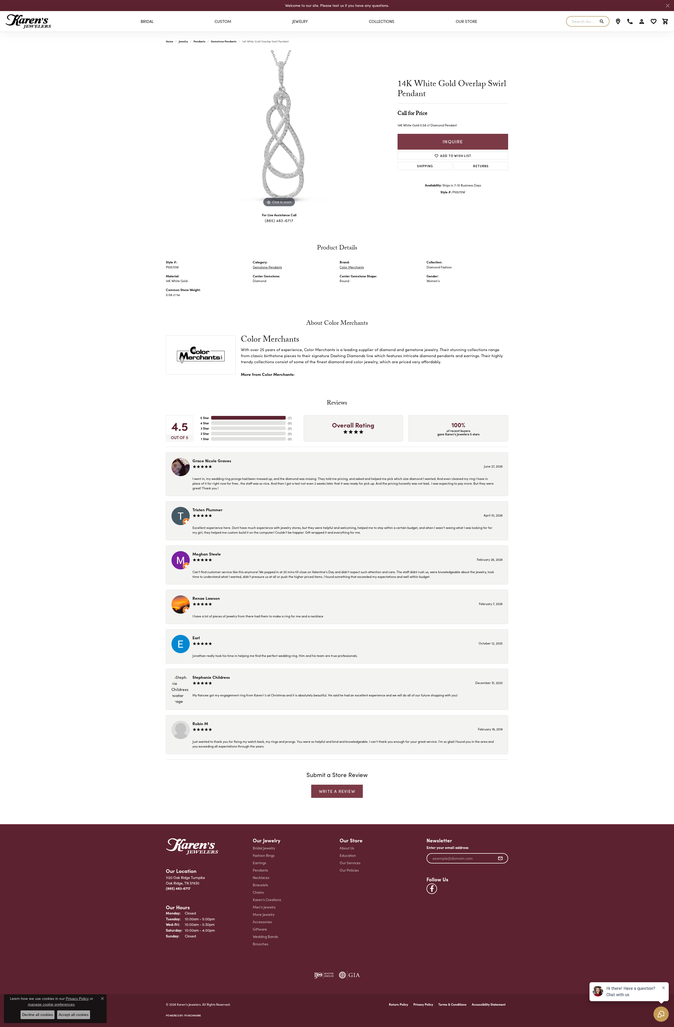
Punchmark (192, 1015)
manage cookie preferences (51, 1004)
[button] (641, 21)
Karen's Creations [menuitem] (267, 899)
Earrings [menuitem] (259, 862)
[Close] (667, 5)
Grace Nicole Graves (211, 460)
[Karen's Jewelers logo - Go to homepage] (28, 21)
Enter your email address (447, 847)
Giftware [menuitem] (260, 929)
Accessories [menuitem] (262, 921)
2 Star (205, 433)
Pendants (199, 41)
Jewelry (300, 21)
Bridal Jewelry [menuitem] (264, 848)
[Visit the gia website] (349, 975)
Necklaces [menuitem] (261, 877)
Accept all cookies (73, 1015)
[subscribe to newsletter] (500, 858)
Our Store (466, 21)
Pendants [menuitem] (260, 870)
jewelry (183, 41)
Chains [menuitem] (258, 892)
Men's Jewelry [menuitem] (264, 907)
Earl (196, 637)
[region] (279, 129)
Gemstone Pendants (223, 41)
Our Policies (349, 870)
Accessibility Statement (489, 1004)
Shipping (425, 166)
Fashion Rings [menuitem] (264, 855)
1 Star (205, 439)
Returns (481, 166)
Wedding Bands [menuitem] (265, 936)
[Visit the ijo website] (324, 975)
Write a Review (337, 791)
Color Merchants (352, 267)
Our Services (350, 862)
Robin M (200, 723)
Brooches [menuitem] (260, 943)
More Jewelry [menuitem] (264, 914)
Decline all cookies (37, 1015)
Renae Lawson (206, 598)
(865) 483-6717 (279, 220)
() (289, 418)
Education (348, 855)
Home (169, 41)
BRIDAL (147, 21)
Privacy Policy (423, 1004)
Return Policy (398, 1004)
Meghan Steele (206, 554)
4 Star (204, 423)
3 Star (205, 428)
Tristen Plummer (207, 509)
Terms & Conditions (452, 1004)
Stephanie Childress (211, 677)
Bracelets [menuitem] (260, 884)
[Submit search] (603, 21)
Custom (223, 21)
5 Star (204, 418)
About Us (347, 848)
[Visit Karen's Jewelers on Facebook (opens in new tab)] (432, 888)
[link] (618, 21)
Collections (381, 21)
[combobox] (581, 21)
